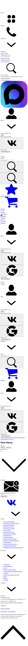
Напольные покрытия (8, 525)
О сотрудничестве (7, 566)
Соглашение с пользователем (8, 611)
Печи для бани (7, 542)
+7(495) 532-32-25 (5, 55)
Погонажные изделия (8, 528)
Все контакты (12, 599)
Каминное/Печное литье (9, 546)
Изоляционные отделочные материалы (13, 547)
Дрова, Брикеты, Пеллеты (9, 533)
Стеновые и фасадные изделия (11, 523)
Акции (5, 576)
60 (4, 480)
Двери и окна (6, 530)
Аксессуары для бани (8, 532)
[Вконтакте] (11, 507)
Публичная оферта (5, 608)
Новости (5, 578)
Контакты (3, 341)
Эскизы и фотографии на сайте (11, 575)
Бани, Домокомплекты (9, 521)
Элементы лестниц (8, 537)
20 (1, 480)
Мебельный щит (7, 535)
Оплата (5, 568)
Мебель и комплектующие (10, 539)
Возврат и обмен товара (9, 569)
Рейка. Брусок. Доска (8, 527)
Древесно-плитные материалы (11, 540)
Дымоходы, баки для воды (10, 544)
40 (2, 480)
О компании (6, 564)
